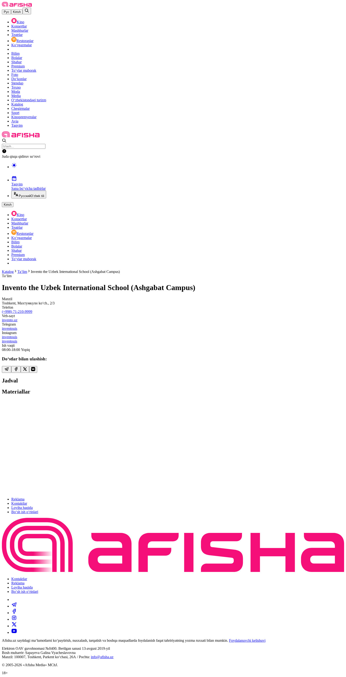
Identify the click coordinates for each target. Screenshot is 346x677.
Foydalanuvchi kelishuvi (247, 640)
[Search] (27, 11)
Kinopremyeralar (23, 117)
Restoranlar (24, 41)
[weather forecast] (177, 170)
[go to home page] (17, 5)
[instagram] (14, 619)
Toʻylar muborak (23, 70)
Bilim (15, 53)
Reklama (17, 499)
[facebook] (14, 613)
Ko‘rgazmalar (21, 45)
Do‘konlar (19, 79)
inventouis (9, 329)
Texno (16, 87)
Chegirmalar (20, 108)
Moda (15, 92)
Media (16, 96)
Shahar (16, 62)
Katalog (17, 104)
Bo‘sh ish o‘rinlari (24, 512)
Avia (14, 121)
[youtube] (14, 632)
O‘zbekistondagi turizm (28, 100)
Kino (20, 22)
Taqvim (17, 125)
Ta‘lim (22, 272)
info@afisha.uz (102, 657)
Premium (18, 66)
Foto (14, 75)
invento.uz (9, 320)
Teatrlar (17, 35)
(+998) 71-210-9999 (17, 312)
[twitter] (14, 626)
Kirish (17, 12)
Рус (6, 12)
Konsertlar (19, 26)
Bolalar (16, 58)
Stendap (17, 83)
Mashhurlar (19, 30)
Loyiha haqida (22, 508)
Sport (15, 113)
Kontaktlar (19, 503)
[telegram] (14, 606)
